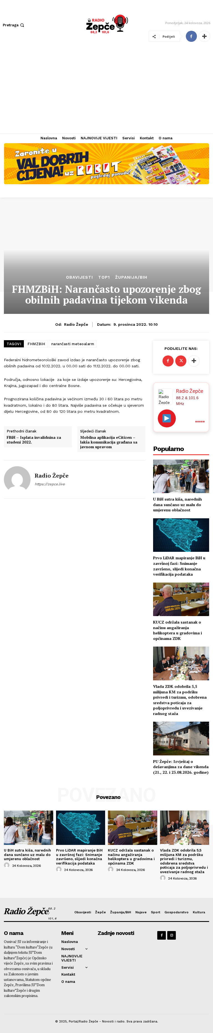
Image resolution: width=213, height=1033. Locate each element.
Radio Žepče (76, 324)
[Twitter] (180, 360)
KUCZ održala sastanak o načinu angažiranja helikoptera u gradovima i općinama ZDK (177, 630)
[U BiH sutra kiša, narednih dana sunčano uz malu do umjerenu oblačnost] (181, 476)
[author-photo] (7, 865)
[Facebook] (191, 36)
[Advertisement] (106, 91)
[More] (204, 36)
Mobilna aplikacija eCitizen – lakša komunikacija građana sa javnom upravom (108, 442)
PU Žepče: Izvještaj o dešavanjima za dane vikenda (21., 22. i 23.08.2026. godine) (181, 767)
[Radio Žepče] (17, 479)
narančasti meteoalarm (72, 344)
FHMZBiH (36, 344)
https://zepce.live (50, 484)
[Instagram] (171, 935)
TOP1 (104, 277)
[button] (14, 25)
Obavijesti (79, 277)
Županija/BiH (131, 277)
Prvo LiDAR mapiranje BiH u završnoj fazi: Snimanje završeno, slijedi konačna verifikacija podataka (179, 566)
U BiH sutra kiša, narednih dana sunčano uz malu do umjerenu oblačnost (177, 504)
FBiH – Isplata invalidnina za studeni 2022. (34, 440)
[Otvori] (167, 418)
